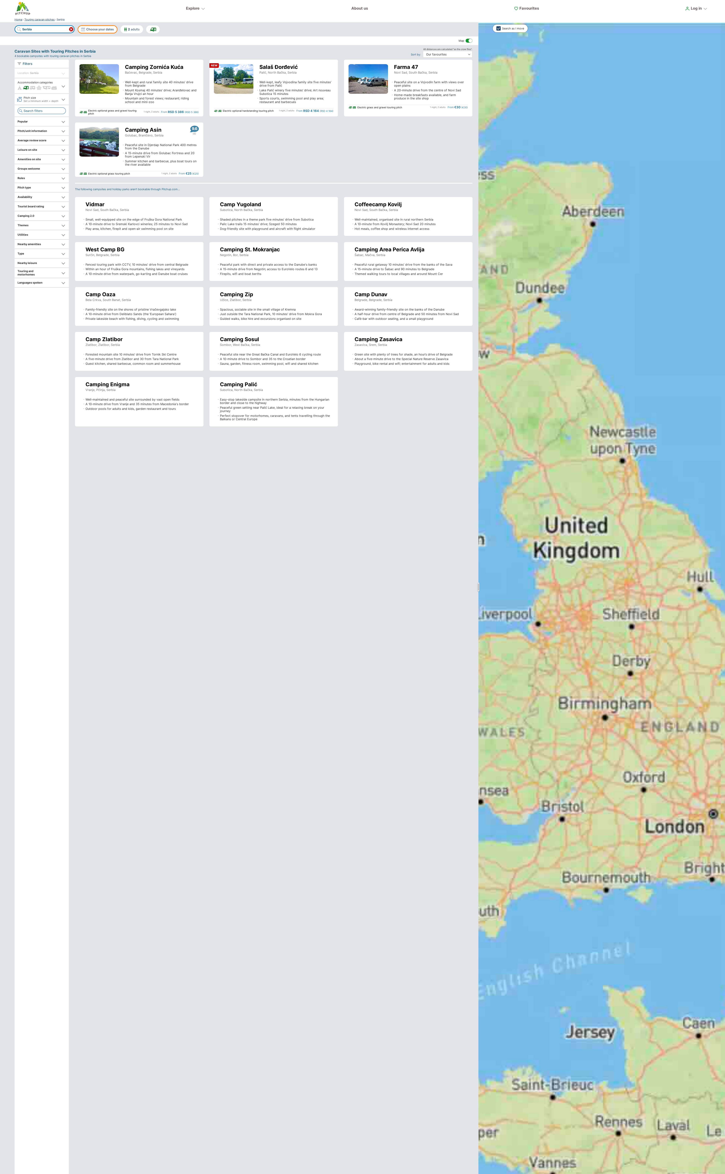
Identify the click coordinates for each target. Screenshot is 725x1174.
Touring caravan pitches (39, 19)
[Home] (23, 8)
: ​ (416, 54)
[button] (42, 85)
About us (359, 8)
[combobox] (45, 29)
